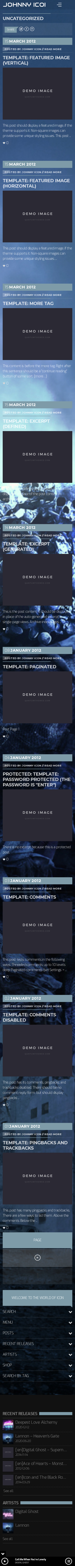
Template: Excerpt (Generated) (26, 546)
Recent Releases (18, 1343)
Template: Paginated (29, 666)
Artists (10, 1354)
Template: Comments (29, 897)
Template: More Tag (28, 303)
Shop (7, 1365)
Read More (52, 49)
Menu (7, 1322)
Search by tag (16, 1375)
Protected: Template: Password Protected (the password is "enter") (37, 779)
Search (9, 1311)
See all (8, 1491)
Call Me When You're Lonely (30, 1559)
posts (8, 1333)
